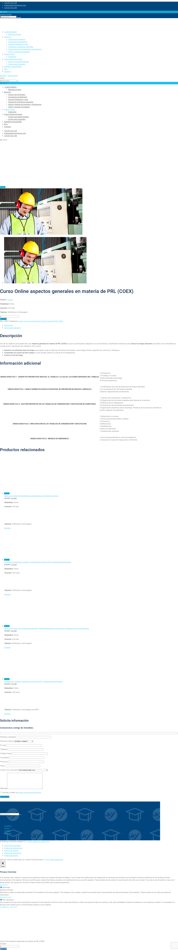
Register (3, 76)
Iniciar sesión (13, 76)
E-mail (3, 745)
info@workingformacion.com (15, 5)
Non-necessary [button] (5, 897)
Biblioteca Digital (14, 34)
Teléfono (4, 749)
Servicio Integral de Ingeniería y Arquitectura (24, 49)
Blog (6, 69)
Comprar (3, 319)
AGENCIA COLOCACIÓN (13, 67)
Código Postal (6, 753)
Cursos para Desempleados (18, 62)
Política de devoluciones (13, 848)
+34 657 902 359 (10, 8)
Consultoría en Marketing (17, 42)
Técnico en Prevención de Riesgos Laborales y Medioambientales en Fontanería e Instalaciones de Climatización (46, 628)
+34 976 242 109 (10, 3)
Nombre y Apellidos (8, 737)
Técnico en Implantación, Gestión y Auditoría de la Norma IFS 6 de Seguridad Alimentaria (37, 562)
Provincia (4, 762)
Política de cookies (11, 851)
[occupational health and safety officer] (41, 234)
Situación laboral (7, 741)
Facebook (7, 826)
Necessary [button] (4, 885)
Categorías (12, 57)
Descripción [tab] (8, 325)
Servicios (7, 37)
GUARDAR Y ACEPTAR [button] (8, 907)
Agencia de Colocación (12, 853)
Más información (56, 860)
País (3, 766)
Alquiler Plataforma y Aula (18, 44)
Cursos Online (9, 54)
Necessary (6, 887)
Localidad (5, 758)
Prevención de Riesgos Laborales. (21, 47)
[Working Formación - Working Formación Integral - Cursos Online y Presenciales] (5, 28)
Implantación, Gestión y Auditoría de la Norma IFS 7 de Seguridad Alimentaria (33, 681)
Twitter (6, 828)
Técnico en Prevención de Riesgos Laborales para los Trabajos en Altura (31, 496)
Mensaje (4, 788)
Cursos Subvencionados (13, 59)
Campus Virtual (6, 14)
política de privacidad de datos (29, 792)
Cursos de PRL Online (55, 321)
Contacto (7, 71)
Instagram (8, 833)
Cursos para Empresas (16, 39)
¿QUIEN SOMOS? (10, 32)
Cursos (20, 321)
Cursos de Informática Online (35, 321)
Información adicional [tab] (12, 328)
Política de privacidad (12, 846)
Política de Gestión (11, 856)
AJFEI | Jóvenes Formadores (19, 52)
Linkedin (7, 831)
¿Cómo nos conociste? (9, 770)
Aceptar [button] (47, 860)
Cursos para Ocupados (16, 64)
